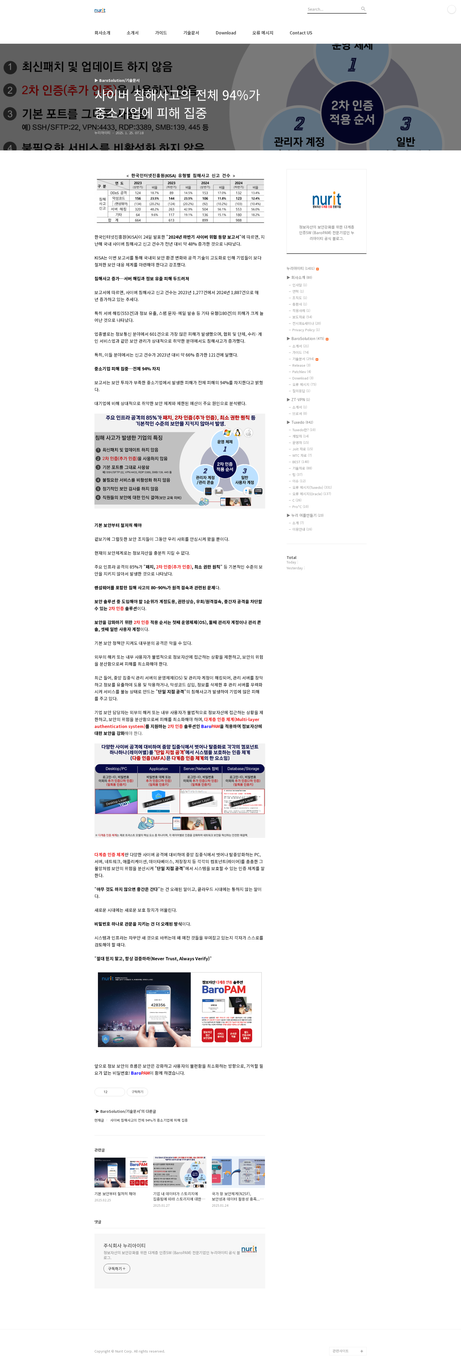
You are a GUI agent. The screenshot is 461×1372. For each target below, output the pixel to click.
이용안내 (302, 529)
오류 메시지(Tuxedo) (312, 487)
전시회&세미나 (306, 323)
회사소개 (102, 32)
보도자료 (302, 316)
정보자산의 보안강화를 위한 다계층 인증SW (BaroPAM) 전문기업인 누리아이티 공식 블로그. (172, 1255)
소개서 (133, 32)
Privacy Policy (306, 329)
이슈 (299, 480)
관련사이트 (341, 1350)
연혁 (298, 291)
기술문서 (191, 32)
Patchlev (301, 371)
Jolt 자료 (302, 448)
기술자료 (302, 468)
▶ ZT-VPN (298, 399)
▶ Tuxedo (300, 422)
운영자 (300, 442)
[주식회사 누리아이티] (123, 11)
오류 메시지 (262, 32)
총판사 (299, 304)
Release (301, 365)
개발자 (300, 436)
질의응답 (301, 390)
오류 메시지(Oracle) (311, 493)
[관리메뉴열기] (452, 9)
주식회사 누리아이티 (125, 1245)
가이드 (161, 32)
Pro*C (300, 506)
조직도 (299, 297)
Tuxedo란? (304, 429)
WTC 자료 (302, 455)
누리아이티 (301, 268)
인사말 (299, 284)
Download (226, 32)
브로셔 (299, 413)
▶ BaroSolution (305, 338)
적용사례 (301, 310)
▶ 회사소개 (299, 277)
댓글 (97, 1221)
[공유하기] (112, 1092)
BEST (300, 461)
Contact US (301, 32)
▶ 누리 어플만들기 (305, 515)
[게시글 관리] (119, 1092)
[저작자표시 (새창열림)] (150, 1092)
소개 (298, 522)
